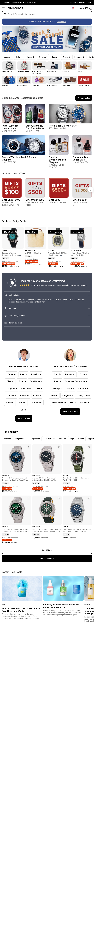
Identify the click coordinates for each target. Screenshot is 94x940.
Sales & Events (83, 86)
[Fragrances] (54, 65)
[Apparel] (9, 80)
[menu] (3, 8)
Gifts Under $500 (34, 200)
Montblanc (36, 402)
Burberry (69, 374)
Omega (7, 57)
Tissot (29, 57)
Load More (47, 550)
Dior (72, 402)
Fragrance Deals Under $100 (81, 158)
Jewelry (35, 86)
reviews (51, 285)
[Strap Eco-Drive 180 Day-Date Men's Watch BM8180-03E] (89, 447)
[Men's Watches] (9, 65)
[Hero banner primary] (47, 39)
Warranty (12, 308)
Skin (3, 605)
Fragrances (52, 71)
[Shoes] (85, 65)
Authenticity (14, 295)
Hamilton (25, 388)
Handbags (66, 71)
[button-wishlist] (86, 8)
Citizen (11, 395)
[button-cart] (90, 8)
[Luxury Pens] (54, 80)
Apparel (5, 86)
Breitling (42, 57)
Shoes (80, 71)
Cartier (9, 402)
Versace (82, 388)
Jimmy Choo (83, 395)
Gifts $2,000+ (79, 200)
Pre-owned (67, 86)
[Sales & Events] (85, 80)
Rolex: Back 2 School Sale (63, 125)
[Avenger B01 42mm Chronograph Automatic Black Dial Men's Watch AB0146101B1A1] (59, 447)
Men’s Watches (7, 71)
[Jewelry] (39, 80)
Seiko (38, 388)
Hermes (84, 402)
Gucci (65, 57)
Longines (78, 57)
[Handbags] (70, 65)
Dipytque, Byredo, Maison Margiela (57, 160)
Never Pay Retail (15, 323)
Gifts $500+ (55, 200)
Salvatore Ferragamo (75, 381)
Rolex (18, 57)
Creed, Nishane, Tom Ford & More (34, 127)
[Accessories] (24, 80)
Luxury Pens (52, 86)
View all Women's (70, 411)
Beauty (87, 605)
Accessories (22, 86)
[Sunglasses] (39, 65)
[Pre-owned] (70, 80)
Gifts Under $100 (11, 200)
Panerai (24, 395)
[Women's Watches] (24, 65)
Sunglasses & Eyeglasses (37, 72)
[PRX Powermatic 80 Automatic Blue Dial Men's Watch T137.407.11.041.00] (89, 498)
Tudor (54, 57)
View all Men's (24, 418)
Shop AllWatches (47, 558)
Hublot (22, 402)
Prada (54, 395)
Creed (36, 395)
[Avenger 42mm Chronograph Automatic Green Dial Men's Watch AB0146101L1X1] (59, 498)
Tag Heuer (35, 381)
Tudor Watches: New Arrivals (10, 127)
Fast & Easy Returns (16, 316)
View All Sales (84, 98)
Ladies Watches (23, 71)
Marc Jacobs (58, 402)
